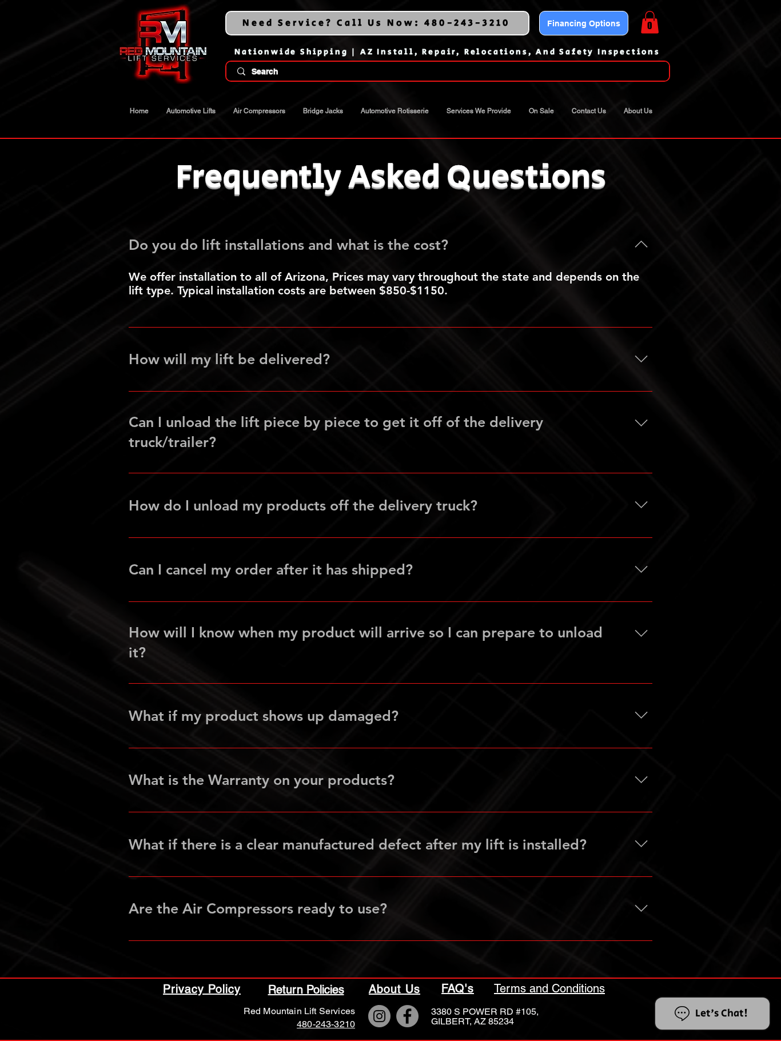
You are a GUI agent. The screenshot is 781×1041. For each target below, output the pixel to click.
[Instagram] (379, 1016)
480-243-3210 (326, 1024)
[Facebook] (407, 1016)
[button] (649, 22)
